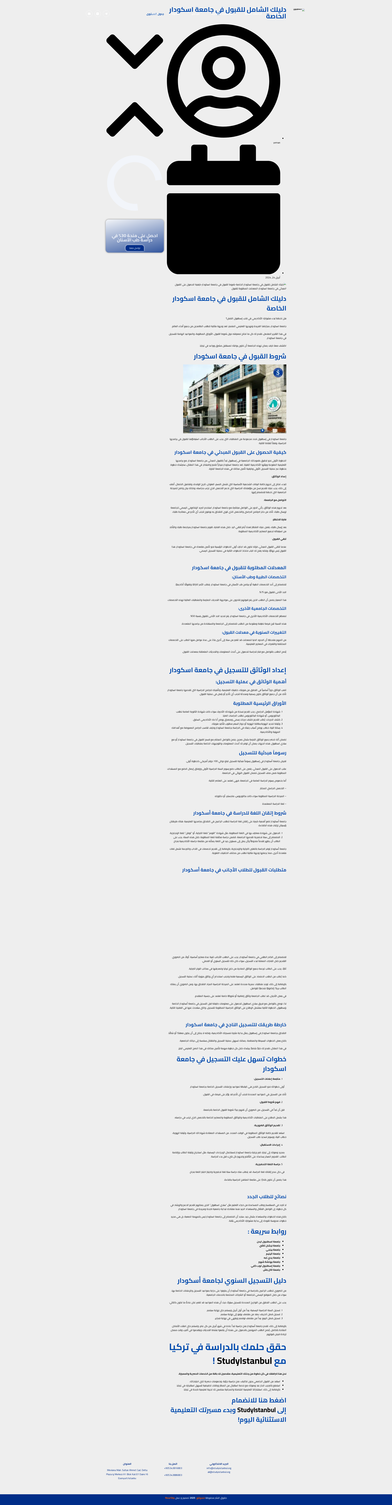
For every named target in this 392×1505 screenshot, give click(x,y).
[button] (135, 52)
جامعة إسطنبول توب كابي (265, 1265)
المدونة (175, 13)
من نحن (196, 13)
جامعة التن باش (271, 1269)
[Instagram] (97, 13)
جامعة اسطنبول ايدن (268, 1241)
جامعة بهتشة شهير (269, 1261)
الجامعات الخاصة (253, 13)
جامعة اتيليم (273, 1253)
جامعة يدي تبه (272, 1257)
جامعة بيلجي (273, 1249)
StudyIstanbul (244, 1360)
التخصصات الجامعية (222, 13)
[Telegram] (106, 13)
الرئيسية (278, 13)
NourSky (170, 1497)
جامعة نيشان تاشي (269, 1245)
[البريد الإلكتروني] (89, 13)
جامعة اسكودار (278, 326)
